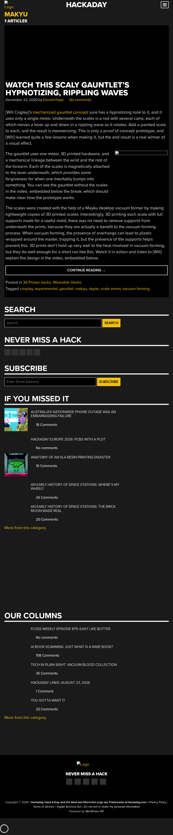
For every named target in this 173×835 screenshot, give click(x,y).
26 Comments (46, 497)
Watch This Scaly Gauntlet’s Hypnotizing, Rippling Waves (67, 89)
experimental (46, 288)
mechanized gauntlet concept (60, 112)
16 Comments (46, 466)
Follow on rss (30, 352)
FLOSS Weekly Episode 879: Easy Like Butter (70, 629)
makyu (81, 288)
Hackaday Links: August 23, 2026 (60, 682)
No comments (80, 100)
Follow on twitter (15, 352)
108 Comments (47, 655)
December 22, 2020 (21, 100)
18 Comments (46, 425)
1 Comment (44, 691)
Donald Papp (53, 100)
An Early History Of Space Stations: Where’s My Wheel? (75, 486)
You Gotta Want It (48, 700)
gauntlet (66, 288)
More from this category (25, 527)
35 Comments (46, 673)
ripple (94, 288)
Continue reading (96, 271)
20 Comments (46, 519)
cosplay (26, 288)
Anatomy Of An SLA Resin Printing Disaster (70, 457)
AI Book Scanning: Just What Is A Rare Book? (72, 647)
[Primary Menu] (165, 4)
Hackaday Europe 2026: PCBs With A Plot (68, 439)
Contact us (37, 352)
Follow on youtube (22, 352)
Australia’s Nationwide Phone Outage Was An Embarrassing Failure (73, 414)
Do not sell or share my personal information (112, 806)
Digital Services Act (69, 806)
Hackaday (86, 4)
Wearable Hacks (67, 282)
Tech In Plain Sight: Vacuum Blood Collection (74, 665)
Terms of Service (43, 806)
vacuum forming (136, 288)
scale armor (110, 288)
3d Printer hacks (37, 282)
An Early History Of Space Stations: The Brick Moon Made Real (73, 508)
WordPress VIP (94, 811)
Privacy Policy (157, 802)
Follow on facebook (7, 352)
